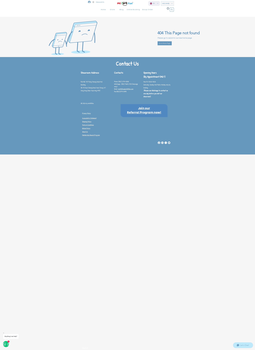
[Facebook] (159, 143)
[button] (167, 3)
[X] (166, 143)
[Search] (172, 9)
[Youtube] (169, 143)
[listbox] (167, 3)
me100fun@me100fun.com (125, 89)
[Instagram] (162, 143)
